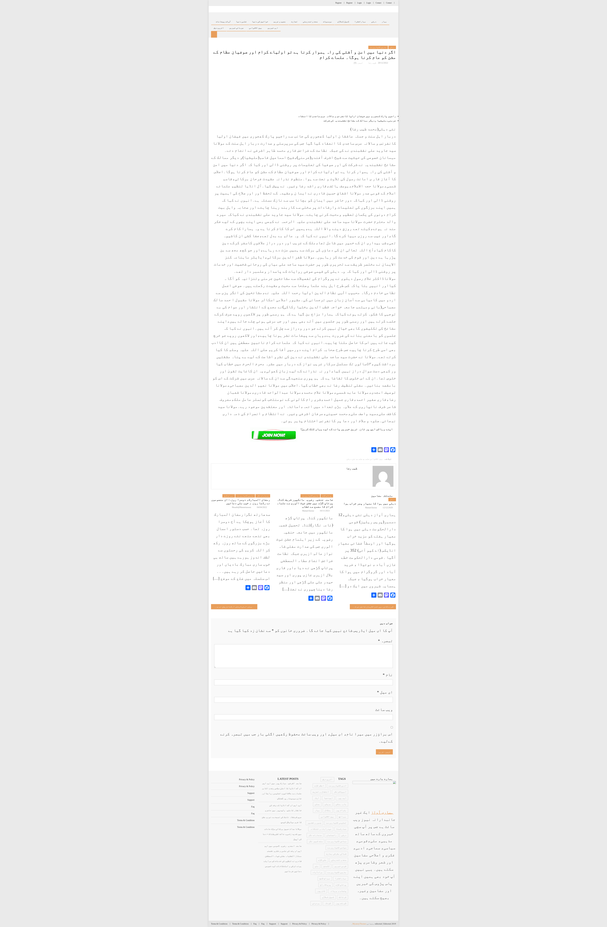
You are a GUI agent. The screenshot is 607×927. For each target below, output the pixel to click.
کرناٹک (342, 897)
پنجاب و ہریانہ (338, 891)
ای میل (385, 692)
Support (250, 793)
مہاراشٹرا (360, 22)
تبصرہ (385, 641)
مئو (317, 866)
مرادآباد (318, 872)
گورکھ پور (341, 903)
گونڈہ (328, 903)
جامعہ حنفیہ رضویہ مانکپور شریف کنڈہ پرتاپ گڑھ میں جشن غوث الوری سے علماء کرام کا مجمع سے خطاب (305, 503)
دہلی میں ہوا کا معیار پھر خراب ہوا (369, 503)
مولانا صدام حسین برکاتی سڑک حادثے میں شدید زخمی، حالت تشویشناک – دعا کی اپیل (282, 834)
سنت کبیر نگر (316, 841)
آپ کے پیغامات (223, 22)
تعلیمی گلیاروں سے (336, 823)
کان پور (321, 891)
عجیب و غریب (279, 22)
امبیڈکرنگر (340, 792)
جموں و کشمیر (314, 823)
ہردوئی (316, 903)
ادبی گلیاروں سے (337, 786)
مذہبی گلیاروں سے (378, 47)
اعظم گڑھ (319, 786)
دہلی (373, 22)
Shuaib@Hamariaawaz (241, 507)
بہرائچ (342, 817)
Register (349, 3)
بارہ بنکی (341, 804)
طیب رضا (372, 63)
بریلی (328, 804)
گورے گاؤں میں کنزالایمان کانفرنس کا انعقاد (372, 607)
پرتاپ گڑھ (326, 496)
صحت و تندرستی (310, 22)
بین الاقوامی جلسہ (373, 459)
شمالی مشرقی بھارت (336, 854)
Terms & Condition (245, 820)
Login (368, 3)
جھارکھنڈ (341, 829)
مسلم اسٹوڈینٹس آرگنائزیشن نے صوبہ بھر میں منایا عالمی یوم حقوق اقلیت (231, 607)
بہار (384, 22)
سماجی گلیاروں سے (336, 841)
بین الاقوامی (255, 28)
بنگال (328, 810)
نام (388, 675)
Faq (252, 807)
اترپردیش (327, 779)
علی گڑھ (322, 860)
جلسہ (360, 459)
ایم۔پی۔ (341, 798)
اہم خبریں (272, 28)
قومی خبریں (340, 866)
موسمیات (327, 22)
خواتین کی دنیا (260, 22)
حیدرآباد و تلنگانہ (320, 829)
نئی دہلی (351, 459)
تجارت (294, 22)
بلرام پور (341, 810)
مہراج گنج (228, 496)
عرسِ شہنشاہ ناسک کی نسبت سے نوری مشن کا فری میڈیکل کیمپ (282, 819)
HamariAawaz (308, 511)
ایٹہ (316, 798)
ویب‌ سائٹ (384, 709)
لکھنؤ (326, 866)
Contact (389, 3)
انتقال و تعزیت (321, 792)
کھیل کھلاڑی (343, 22)
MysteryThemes (359, 924)
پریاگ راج (325, 885)
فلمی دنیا (241, 22)
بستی (317, 804)
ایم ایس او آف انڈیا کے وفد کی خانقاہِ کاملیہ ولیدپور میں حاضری (283, 808)
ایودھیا (328, 798)
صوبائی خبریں (236, 28)
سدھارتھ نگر (263, 496)
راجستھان (331, 835)
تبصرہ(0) (358, 63)
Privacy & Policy (246, 779)
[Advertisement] (303, 89)
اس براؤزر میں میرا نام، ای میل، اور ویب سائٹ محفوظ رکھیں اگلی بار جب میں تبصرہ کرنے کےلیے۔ (306, 737)
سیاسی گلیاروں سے (336, 848)
